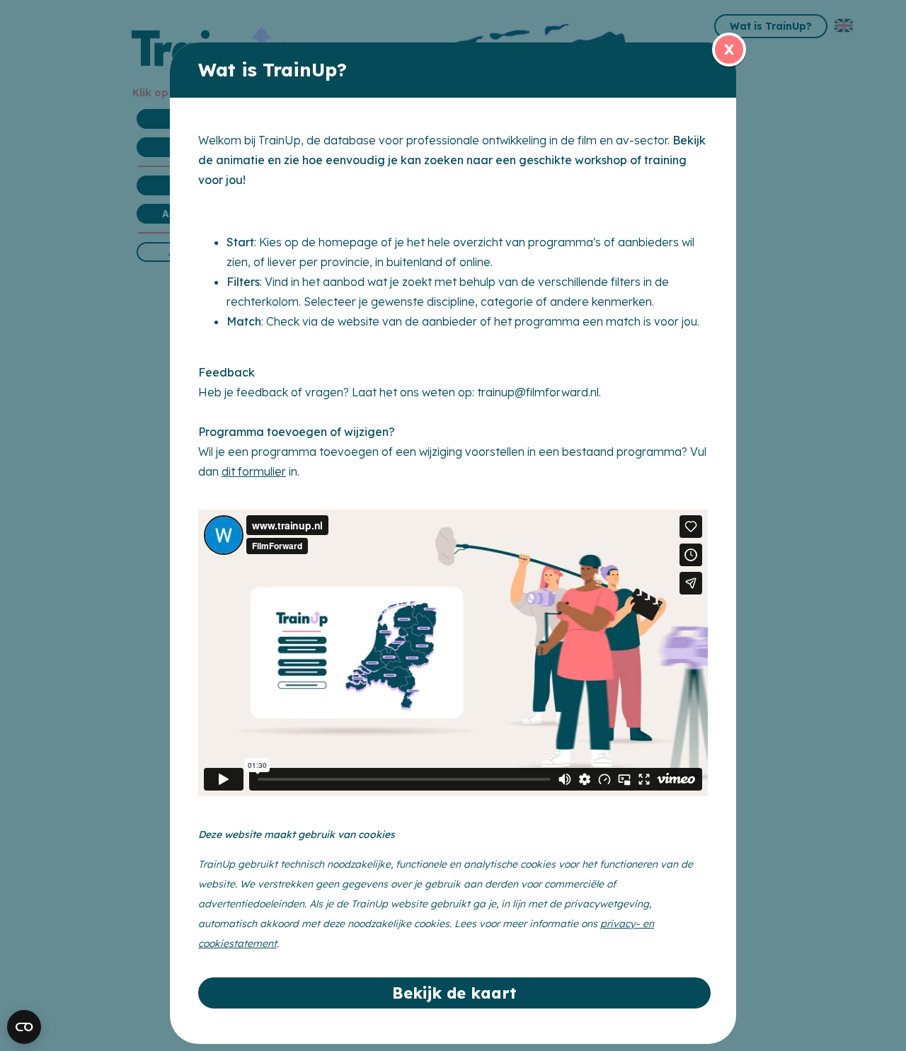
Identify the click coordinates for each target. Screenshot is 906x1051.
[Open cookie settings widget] (24, 1027)
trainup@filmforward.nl (538, 392)
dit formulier (254, 471)
